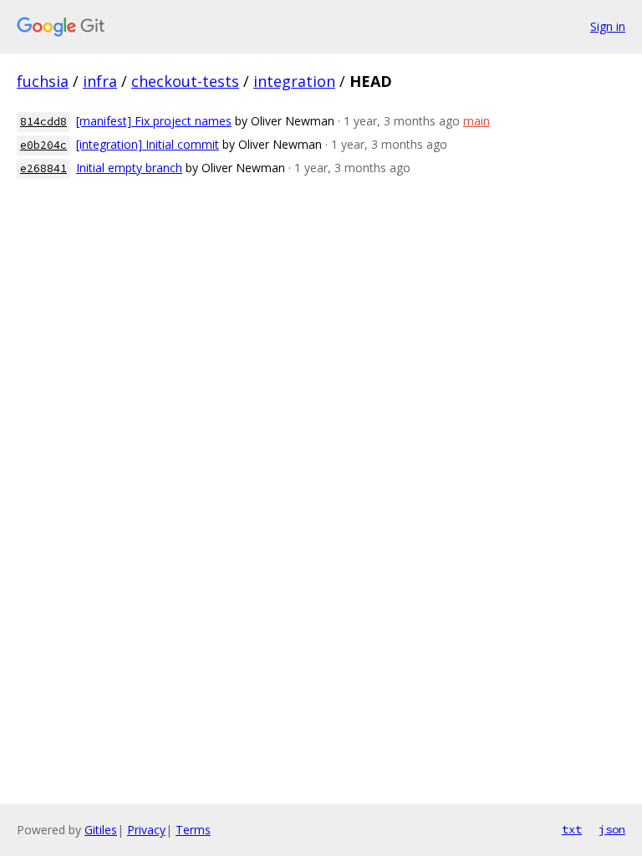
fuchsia (43, 81)
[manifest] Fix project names (154, 121)
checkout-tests (185, 81)
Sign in (607, 26)
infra (100, 81)
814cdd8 (43, 122)
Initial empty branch (129, 168)
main (476, 121)
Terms (193, 830)
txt (572, 829)
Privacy (146, 830)
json (612, 829)
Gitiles (100, 830)
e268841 (43, 168)
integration (294, 81)
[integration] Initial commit (147, 144)
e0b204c (43, 145)
